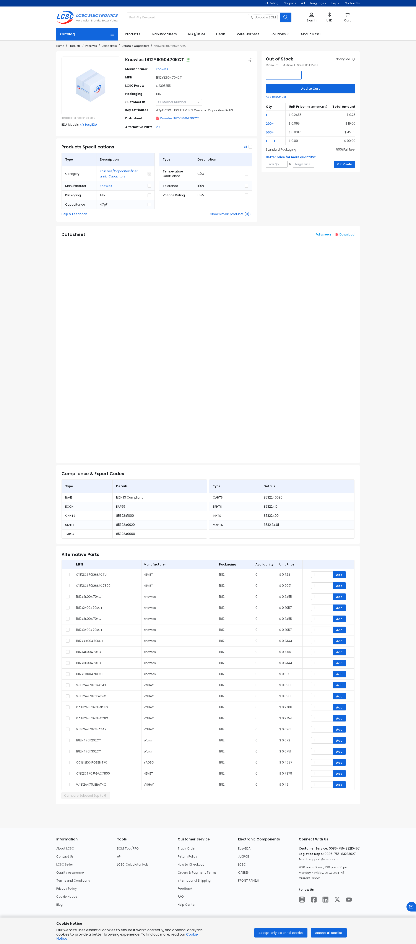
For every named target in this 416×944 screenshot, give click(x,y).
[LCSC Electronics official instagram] (302, 899)
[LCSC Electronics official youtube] (349, 899)
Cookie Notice (66, 896)
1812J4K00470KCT (89, 652)
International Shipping (194, 880)
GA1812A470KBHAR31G (92, 707)
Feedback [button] (185, 888)
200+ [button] (270, 124)
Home (60, 46)
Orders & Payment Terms (197, 872)
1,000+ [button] (270, 141)
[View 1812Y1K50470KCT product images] (91, 86)
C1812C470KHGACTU (91, 574)
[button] (311, 17)
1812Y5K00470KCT (89, 663)
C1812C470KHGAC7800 (93, 585)
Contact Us (352, 3)
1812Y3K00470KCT (89, 619)
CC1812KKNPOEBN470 (91, 762)
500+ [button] (270, 132)
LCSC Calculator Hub (132, 864)
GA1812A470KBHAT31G (92, 718)
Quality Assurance (70, 872)
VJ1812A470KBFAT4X (91, 696)
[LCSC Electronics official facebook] (313, 899)
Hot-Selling (271, 3)
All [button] (245, 147)
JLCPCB (243, 856)
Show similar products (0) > (231, 214)
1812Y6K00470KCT (89, 674)
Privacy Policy (66, 888)
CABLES (243, 872)
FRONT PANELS (248, 880)
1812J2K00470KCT (89, 608)
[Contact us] (411, 907)
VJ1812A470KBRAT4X (91, 685)
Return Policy (187, 856)
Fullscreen (323, 234)
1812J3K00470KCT (89, 630)
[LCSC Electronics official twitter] (337, 899)
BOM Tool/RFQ (128, 848)
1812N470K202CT (88, 740)
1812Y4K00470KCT (89, 641)
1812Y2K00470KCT (89, 597)
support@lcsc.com (323, 859)
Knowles (162, 69)
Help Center (187, 904)
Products (75, 46)
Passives (91, 46)
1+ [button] (267, 115)
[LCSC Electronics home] (87, 17)
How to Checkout (191, 864)
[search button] (285, 17)
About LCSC (65, 848)
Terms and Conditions (73, 880)
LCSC (242, 864)
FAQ (181, 896)
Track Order (187, 848)
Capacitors (109, 46)
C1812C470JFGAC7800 (93, 773)
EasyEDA (244, 848)
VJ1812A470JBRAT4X (91, 784)
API (303, 3)
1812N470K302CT (88, 751)
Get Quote (344, 164)
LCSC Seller (64, 864)
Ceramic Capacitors (135, 46)
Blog (59, 904)
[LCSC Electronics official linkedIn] (325, 899)
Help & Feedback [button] (74, 214)
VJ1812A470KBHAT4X (91, 729)
